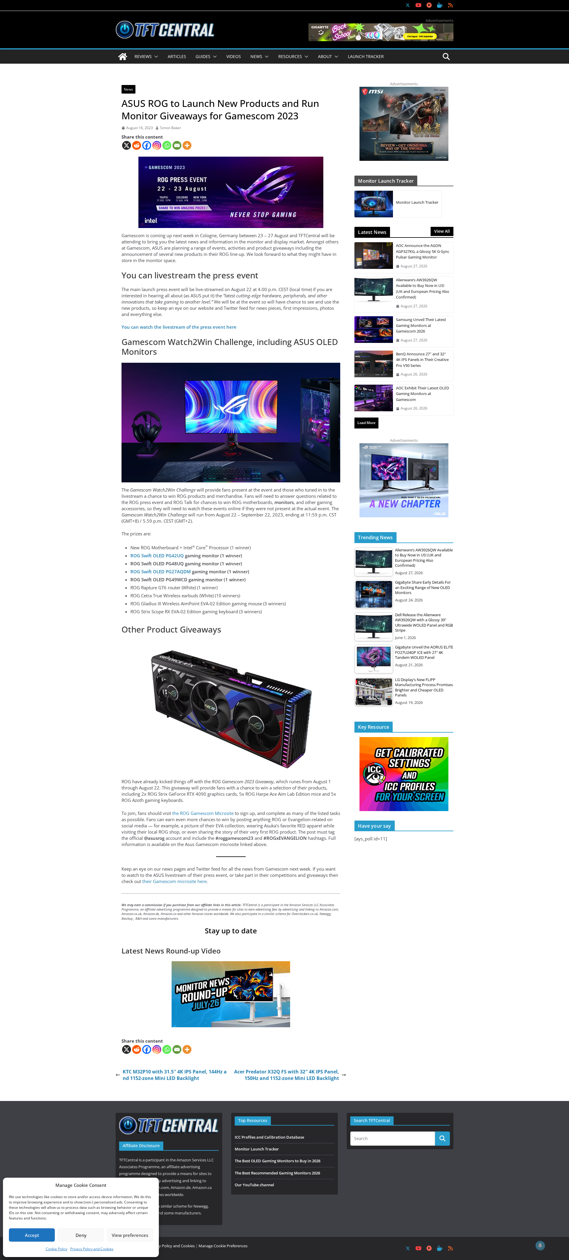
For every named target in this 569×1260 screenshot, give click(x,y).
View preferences (130, 1235)
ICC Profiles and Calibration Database (269, 1137)
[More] (187, 145)
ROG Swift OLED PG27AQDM (160, 571)
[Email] (176, 145)
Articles (177, 56)
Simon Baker (170, 128)
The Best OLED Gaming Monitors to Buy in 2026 (277, 1160)
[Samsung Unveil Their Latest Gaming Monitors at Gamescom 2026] (373, 331)
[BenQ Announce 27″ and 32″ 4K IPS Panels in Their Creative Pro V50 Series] (373, 366)
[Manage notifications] (540, 1245)
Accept (32, 1235)
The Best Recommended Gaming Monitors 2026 (277, 1173)
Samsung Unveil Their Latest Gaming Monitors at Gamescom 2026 (421, 325)
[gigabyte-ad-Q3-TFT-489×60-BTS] (381, 26)
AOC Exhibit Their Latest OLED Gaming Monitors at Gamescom (422, 393)
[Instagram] (156, 145)
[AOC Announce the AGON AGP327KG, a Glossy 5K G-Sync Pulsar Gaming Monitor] (373, 257)
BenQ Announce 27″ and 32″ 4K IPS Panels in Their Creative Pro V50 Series (422, 359)
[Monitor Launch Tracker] (373, 204)
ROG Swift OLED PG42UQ (157, 555)
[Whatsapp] (166, 145)
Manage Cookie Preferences (223, 1245)
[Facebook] (146, 145)
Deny (81, 1235)
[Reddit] (136, 145)
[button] (155, 56)
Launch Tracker (366, 56)
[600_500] (403, 446)
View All (442, 231)
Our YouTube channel (254, 1184)
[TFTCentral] (123, 56)
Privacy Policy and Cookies (92, 1248)
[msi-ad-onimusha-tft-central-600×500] (403, 90)
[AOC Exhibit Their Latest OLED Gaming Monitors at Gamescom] (373, 400)
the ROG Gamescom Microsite (203, 813)
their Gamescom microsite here (174, 881)
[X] (126, 145)
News (128, 89)
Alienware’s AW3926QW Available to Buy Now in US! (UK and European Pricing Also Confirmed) (422, 288)
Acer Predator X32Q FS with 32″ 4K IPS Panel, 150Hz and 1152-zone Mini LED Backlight (286, 1074)
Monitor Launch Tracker (417, 202)
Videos (233, 56)
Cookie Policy (56, 1248)
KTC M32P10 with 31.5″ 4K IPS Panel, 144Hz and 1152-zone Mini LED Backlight (175, 1074)
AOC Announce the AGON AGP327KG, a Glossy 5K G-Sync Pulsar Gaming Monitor (422, 251)
